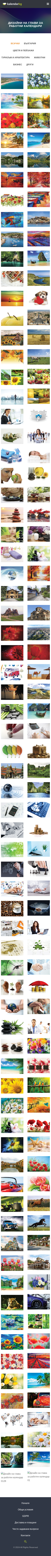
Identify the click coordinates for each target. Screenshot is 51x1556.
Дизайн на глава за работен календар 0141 (10, 1069)
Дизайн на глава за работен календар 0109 (10, 1325)
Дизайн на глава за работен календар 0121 (37, 1442)
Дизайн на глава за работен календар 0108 (37, 1344)
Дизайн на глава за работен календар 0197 (37, 615)
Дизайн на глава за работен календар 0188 (10, 695)
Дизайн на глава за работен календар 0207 (37, 517)
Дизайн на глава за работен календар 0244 (37, 162)
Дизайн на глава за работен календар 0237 (37, 241)
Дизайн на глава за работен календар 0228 (10, 321)
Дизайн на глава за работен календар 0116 (37, 1285)
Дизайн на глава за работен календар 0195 (37, 635)
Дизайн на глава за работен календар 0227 (37, 340)
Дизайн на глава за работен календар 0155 (10, 970)
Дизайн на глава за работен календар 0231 (37, 300)
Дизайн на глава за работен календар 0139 (10, 1443)
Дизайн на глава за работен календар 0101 (37, 1403)
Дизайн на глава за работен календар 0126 (37, 1206)
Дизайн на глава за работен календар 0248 (37, 123)
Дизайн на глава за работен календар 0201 (37, 576)
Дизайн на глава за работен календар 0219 (10, 399)
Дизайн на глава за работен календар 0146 (10, 1029)
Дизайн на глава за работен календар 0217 (10, 419)
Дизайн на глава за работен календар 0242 (37, 182)
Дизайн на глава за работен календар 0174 (37, 832)
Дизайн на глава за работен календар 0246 (37, 143)
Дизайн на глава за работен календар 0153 (10, 990)
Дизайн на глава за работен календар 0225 (37, 359)
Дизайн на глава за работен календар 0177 (10, 793)
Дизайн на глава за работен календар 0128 (10, 1482)
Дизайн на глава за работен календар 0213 (10, 458)
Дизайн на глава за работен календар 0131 (37, 1166)
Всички (15, 43)
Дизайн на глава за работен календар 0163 (10, 911)
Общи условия (25, 1509)
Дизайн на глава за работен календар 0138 (10, 1088)
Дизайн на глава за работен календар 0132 (10, 1147)
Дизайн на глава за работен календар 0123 (10, 1226)
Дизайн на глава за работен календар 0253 (10, 84)
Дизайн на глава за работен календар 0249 (10, 123)
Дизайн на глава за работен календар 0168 (10, 872)
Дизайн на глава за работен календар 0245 (10, 162)
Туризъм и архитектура (15, 57)
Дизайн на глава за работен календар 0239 (37, 222)
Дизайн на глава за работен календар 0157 (10, 951)
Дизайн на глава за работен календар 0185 (10, 714)
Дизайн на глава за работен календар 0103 (10, 1384)
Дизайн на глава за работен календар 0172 (10, 833)
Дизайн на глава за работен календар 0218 (37, 418)
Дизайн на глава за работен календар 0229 (37, 320)
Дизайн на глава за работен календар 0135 (37, 1127)
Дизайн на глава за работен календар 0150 (37, 1029)
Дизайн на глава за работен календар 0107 (10, 1344)
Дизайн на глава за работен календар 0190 (10, 675)
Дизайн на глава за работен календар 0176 (37, 812)
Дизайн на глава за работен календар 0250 (37, 103)
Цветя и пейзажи (23, 50)
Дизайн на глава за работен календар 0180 (37, 773)
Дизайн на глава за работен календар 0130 (10, 1167)
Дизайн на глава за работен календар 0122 (37, 1245)
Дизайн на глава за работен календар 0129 (37, 1186)
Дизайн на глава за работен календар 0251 (10, 103)
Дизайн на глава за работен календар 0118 (37, 1265)
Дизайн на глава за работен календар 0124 (37, 1226)
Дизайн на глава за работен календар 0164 (37, 910)
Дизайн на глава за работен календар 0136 (10, 1108)
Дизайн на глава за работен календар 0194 (10, 636)
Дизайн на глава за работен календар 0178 (37, 792)
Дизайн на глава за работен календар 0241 (10, 202)
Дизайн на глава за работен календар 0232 (10, 281)
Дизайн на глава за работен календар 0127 (10, 1187)
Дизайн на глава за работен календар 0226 (10, 340)
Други (29, 64)
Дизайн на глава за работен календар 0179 (10, 773)
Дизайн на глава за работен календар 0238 (10, 222)
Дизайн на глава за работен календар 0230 (10, 301)
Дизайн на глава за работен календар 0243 (10, 182)
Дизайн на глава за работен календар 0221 (10, 380)
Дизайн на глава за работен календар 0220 (37, 399)
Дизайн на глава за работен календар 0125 (10, 1207)
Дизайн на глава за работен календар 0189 (37, 694)
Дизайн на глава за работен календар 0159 (10, 1423)
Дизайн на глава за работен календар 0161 (10, 931)
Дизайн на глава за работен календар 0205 (37, 536)
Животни (39, 57)
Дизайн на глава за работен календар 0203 (37, 556)
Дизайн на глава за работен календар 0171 (37, 851)
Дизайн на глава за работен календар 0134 (10, 1128)
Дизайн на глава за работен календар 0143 (10, 1463)
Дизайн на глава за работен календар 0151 (10, 1010)
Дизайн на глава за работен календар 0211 (10, 478)
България (30, 43)
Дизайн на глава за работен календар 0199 (37, 596)
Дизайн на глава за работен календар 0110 (37, 1324)
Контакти (25, 1535)
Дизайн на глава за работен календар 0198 (10, 596)
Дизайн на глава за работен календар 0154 (37, 989)
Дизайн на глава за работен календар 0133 (37, 1147)
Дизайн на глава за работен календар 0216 (37, 438)
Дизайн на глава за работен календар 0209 (10, 498)
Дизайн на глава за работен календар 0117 (10, 1266)
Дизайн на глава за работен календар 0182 (37, 753)
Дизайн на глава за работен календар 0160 (37, 1422)
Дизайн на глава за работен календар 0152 (37, 1009)
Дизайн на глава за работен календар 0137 (37, 1107)
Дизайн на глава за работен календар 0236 (10, 242)
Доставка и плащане (25, 1522)
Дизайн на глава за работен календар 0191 (37, 674)
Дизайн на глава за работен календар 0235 (37, 261)
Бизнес (17, 64)
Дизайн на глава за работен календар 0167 (37, 891)
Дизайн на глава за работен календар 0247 (10, 143)
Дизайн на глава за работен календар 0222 (37, 379)
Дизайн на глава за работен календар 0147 (10, 1404)
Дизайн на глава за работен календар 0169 (37, 871)
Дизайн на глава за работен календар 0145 (37, 1048)
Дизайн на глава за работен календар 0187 (37, 714)
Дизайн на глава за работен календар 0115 (10, 1285)
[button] (25, 1542)
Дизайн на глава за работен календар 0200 (10, 577)
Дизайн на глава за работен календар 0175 (10, 813)
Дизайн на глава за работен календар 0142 (37, 1068)
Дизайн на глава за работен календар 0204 (10, 537)
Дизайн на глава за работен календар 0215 (10, 439)
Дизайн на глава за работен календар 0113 (37, 1304)
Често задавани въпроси (25, 1529)
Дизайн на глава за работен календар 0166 (10, 892)
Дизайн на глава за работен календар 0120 (10, 1246)
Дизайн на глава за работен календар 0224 (10, 360)
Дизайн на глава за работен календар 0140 (37, 1088)
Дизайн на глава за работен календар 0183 (10, 734)
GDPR (25, 1516)
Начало (25, 1503)
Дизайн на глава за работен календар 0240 (37, 202)
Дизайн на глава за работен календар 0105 (10, 1364)
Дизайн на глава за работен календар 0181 (10, 754)
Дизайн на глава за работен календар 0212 (37, 477)
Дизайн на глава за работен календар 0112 (10, 1305)
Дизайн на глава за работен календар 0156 (37, 970)
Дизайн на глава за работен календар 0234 (10, 262)
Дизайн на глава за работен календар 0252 (37, 84)
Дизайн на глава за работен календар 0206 (10, 517)
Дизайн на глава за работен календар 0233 (37, 281)
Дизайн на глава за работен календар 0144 (10, 1049)
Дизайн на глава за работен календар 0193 (37, 655)
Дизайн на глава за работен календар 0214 (37, 458)
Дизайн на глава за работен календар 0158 (37, 950)
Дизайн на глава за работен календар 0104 (37, 1383)
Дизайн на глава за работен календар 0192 (10, 655)
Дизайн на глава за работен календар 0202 (10, 557)
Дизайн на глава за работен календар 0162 (37, 930)
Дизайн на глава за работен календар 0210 (37, 497)
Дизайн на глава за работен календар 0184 (37, 733)
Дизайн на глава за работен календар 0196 (10, 616)
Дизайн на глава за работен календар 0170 (10, 852)
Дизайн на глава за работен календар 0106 (37, 1363)
